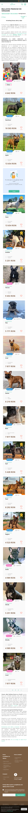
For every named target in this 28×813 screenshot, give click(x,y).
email (20, 779)
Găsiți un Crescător (7, 763)
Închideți (24, 809)
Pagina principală (5, 13)
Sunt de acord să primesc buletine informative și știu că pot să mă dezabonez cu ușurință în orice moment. (14, 791)
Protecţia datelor (22, 805)
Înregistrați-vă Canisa (18, 758)
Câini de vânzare (14, 13)
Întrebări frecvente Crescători (19, 761)
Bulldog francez (8, 83)
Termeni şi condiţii (16, 805)
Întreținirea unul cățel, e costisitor (10, 727)
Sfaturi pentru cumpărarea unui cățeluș (7, 766)
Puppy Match (6, 769)
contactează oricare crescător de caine (14, 34)
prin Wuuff (14, 705)
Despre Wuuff (6, 777)
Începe (14, 191)
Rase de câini (6, 761)
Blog (4, 779)
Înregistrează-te (20, 795)
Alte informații (10, 811)
